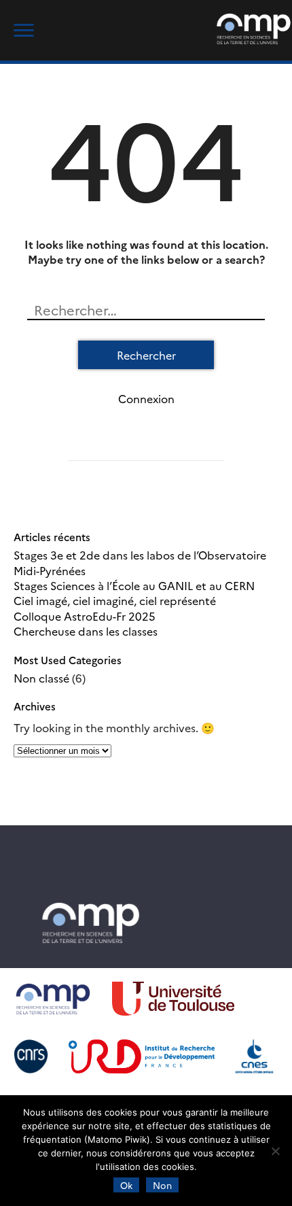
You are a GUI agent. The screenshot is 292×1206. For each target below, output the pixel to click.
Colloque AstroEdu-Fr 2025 (85, 615)
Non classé (41, 677)
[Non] (275, 1151)
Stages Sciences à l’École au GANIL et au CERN (134, 585)
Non (162, 1185)
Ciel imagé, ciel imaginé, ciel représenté (115, 600)
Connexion (146, 398)
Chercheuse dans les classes (86, 630)
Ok (126, 1185)
